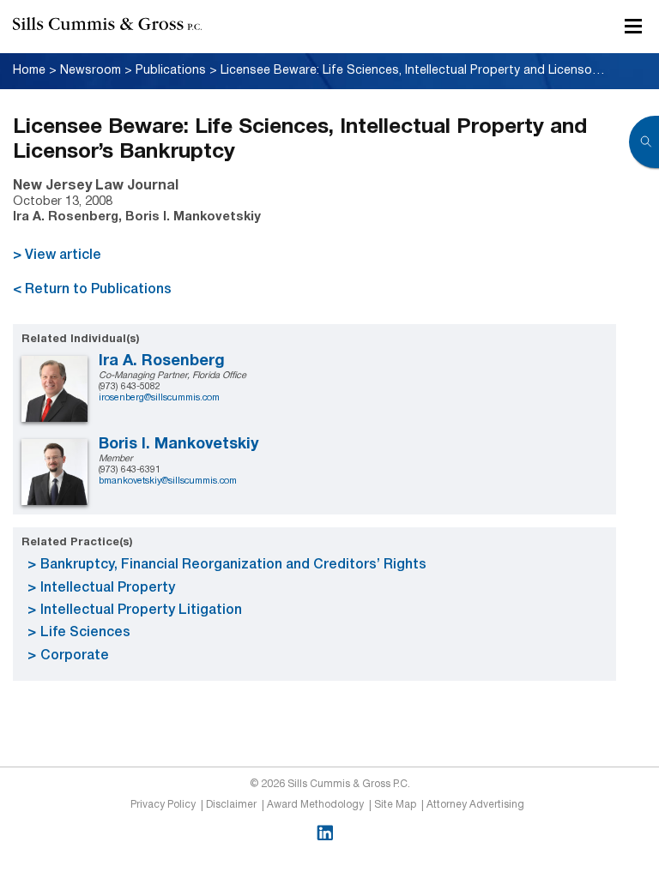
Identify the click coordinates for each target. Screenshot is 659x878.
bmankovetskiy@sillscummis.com (168, 481)
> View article (57, 256)
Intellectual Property (107, 588)
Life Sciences (85, 633)
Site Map (395, 804)
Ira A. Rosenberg (162, 361)
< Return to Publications (92, 290)
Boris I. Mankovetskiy (179, 444)
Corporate (74, 656)
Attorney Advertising (475, 804)
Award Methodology (315, 804)
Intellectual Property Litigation (141, 610)
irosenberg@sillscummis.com (159, 398)
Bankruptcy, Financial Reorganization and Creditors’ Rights (233, 565)
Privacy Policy (163, 804)
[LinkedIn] (325, 833)
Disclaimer (231, 804)
